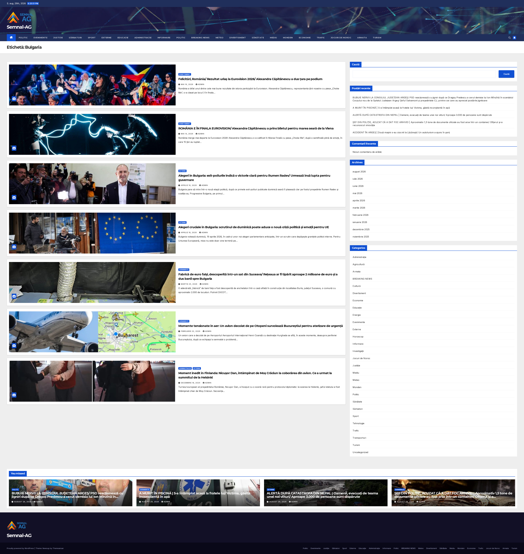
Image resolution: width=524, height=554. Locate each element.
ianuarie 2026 (360, 222)
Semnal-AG (19, 27)
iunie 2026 (358, 186)
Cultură (356, 286)
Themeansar (58, 548)
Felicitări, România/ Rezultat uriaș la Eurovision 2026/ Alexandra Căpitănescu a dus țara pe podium (250, 79)
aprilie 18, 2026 (189, 232)
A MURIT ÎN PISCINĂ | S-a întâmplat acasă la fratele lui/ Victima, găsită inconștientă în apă (401, 107)
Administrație (143, 37)
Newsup (46, 548)
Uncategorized (360, 452)
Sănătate (258, 37)
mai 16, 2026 (187, 84)
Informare (163, 37)
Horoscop (358, 336)
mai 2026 (357, 193)
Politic (23, 37)
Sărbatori (75, 37)
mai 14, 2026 (187, 134)
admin (201, 84)
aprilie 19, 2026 (189, 185)
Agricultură (358, 264)
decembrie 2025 (361, 229)
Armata (362, 37)
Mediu (273, 37)
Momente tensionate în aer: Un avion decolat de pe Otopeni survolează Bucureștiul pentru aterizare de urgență (260, 326)
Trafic (321, 37)
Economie (305, 37)
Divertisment (237, 37)
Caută (355, 64)
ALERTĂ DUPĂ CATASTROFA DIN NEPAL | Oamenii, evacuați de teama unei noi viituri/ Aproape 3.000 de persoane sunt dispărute (422, 115)
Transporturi (359, 437)
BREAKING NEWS (200, 37)
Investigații (358, 351)
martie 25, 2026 (189, 284)
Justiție (58, 37)
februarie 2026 (360, 215)
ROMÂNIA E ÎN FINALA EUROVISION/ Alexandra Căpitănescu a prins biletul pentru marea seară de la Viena (256, 128)
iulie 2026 (358, 178)
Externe (106, 37)
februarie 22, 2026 (191, 331)
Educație (122, 37)
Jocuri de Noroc (341, 37)
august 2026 (359, 171)
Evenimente (40, 37)
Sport (92, 37)
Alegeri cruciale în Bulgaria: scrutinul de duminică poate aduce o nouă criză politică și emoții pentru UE (253, 227)
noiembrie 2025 (361, 236)
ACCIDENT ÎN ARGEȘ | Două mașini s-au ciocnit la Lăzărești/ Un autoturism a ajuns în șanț (401, 132)
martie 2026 (359, 207)
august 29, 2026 (23, 502)
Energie (357, 315)
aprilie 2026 (359, 200)
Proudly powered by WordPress (20, 548)
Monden (288, 37)
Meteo (220, 37)
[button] (509, 37)
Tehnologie (358, 423)
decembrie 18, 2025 (191, 383)
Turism (377, 37)
